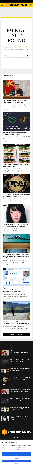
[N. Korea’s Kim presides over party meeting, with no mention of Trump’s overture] (16, 89)
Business (5, 175)
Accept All (16, 454)
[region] (16, 453)
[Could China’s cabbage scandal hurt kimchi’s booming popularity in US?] (16, 153)
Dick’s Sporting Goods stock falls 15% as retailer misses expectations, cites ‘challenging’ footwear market (16, 256)
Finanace (5, 81)
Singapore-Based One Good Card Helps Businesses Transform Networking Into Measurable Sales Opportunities (14, 289)
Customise (16, 458)
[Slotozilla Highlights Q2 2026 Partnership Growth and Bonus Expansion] (16, 121)
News (5, 113)
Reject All (16, 463)
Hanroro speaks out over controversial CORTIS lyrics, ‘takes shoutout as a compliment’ (19, 418)
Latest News (8, 76)
